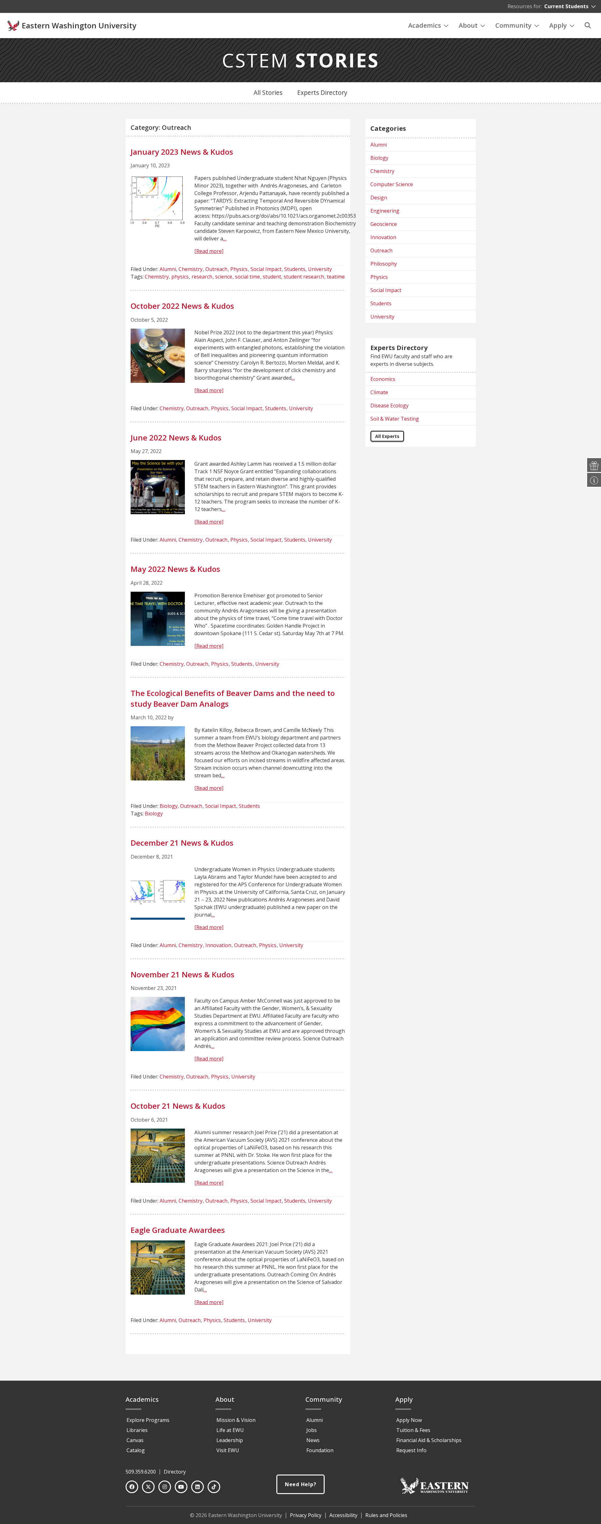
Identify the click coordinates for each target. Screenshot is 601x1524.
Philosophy (383, 263)
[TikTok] (214, 1487)
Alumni (168, 269)
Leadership (229, 1440)
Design (378, 197)
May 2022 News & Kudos (175, 569)
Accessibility (343, 1515)
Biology (169, 805)
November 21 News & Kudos (182, 974)
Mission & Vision (236, 1420)
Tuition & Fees (413, 1430)
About (468, 25)
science (223, 276)
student (272, 276)
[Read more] (208, 251)
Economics (382, 379)
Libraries (137, 1430)
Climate (379, 392)
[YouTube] (181, 1487)
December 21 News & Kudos (182, 842)
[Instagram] (164, 1487)
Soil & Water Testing (394, 418)
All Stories (268, 92)
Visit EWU (227, 1450)
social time (247, 276)
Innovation (218, 945)
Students (294, 269)
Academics (424, 25)
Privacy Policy (305, 1515)
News (313, 1440)
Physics (239, 269)
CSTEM (300, 60)
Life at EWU (230, 1430)
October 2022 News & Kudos (182, 306)
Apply (558, 25)
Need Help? (300, 1484)
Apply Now (409, 1420)
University (320, 269)
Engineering (384, 210)
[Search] (587, 25)
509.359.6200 (141, 1471)
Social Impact (265, 269)
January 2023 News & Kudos (182, 152)
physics (180, 276)
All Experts (387, 436)
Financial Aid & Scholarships (429, 1440)
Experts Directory (322, 92)
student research (304, 276)
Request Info (411, 1450)
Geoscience (383, 224)
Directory (175, 1471)
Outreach (216, 269)
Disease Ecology (389, 405)
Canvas (135, 1440)
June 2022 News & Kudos (176, 437)
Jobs (311, 1430)
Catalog (136, 1450)
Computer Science (391, 184)
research (201, 276)
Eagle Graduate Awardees (178, 1230)
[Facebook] (132, 1487)
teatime (336, 276)
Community (513, 25)
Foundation (319, 1450)
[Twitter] (148, 1487)
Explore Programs (148, 1420)
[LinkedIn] (197, 1487)
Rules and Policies (386, 1515)
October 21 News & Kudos (178, 1106)
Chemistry (191, 269)
